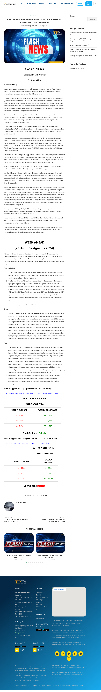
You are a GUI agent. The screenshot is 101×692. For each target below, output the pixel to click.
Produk (41, 3)
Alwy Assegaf (32, 26)
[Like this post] (37, 495)
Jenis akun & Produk (40, 594)
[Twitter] (69, 653)
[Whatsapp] (69, 658)
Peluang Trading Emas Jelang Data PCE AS (83, 55)
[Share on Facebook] (39, 495)
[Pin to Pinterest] (43, 495)
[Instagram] (63, 653)
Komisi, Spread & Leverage (42, 599)
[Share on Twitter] (41, 495)
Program (52, 3)
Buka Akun (88, 3)
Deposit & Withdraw (39, 603)
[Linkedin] (80, 653)
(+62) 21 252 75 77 (21, 630)
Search (72, 16)
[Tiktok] (74, 653)
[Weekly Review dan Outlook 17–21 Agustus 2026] (50, 543)
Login (80, 3)
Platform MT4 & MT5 (41, 608)
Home (21, 3)
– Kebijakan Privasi (77, 686)
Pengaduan (19, 633)
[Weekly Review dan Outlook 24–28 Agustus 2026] (19, 543)
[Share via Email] (46, 495)
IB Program (40, 618)
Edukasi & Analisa (66, 3)
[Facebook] (57, 653)
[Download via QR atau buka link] (39, 630)
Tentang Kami (31, 3)
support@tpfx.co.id (26, 626)
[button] (6, 548)
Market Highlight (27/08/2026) (79, 45)
